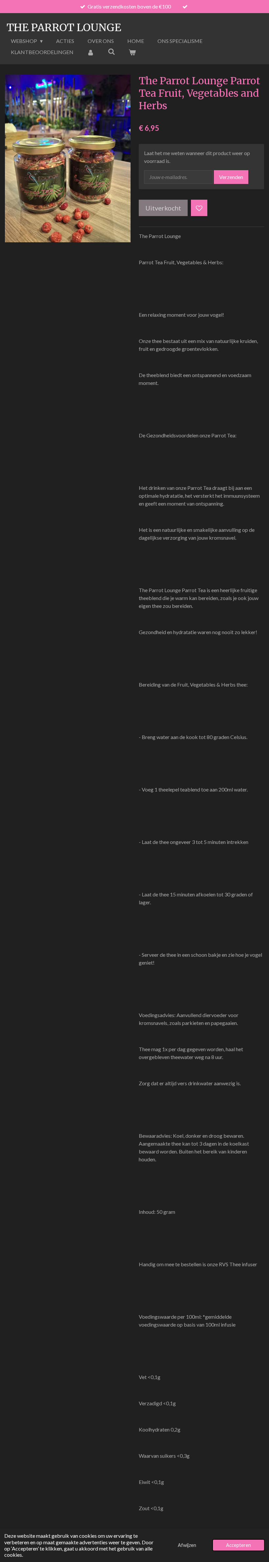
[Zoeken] (111, 51)
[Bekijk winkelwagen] (132, 52)
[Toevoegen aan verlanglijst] (199, 208)
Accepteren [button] (238, 1545)
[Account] (90, 52)
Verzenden (231, 177)
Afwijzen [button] (187, 1545)
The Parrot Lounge (64, 27)
